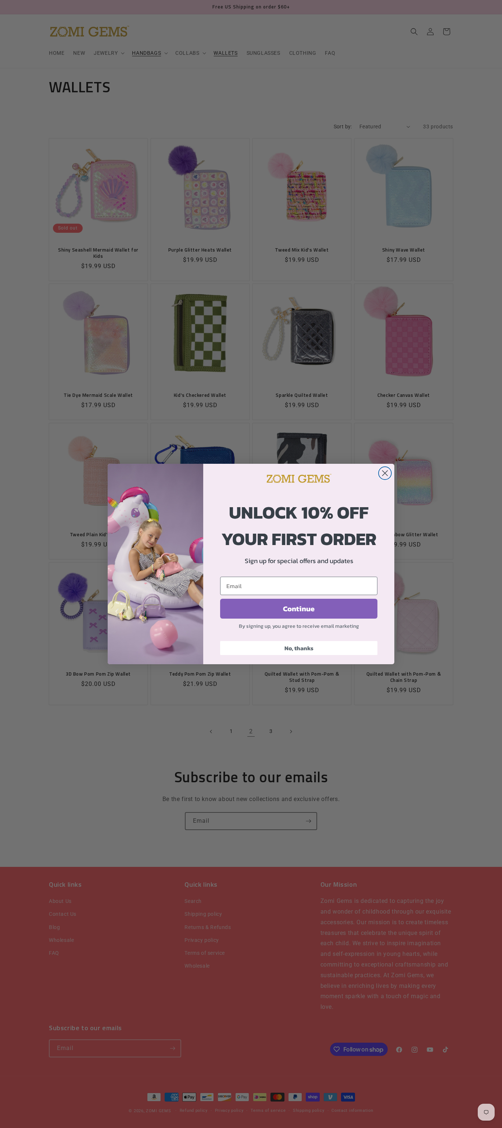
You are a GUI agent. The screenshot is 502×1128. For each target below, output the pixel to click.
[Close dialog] (385, 473)
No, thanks (298, 648)
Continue (299, 608)
